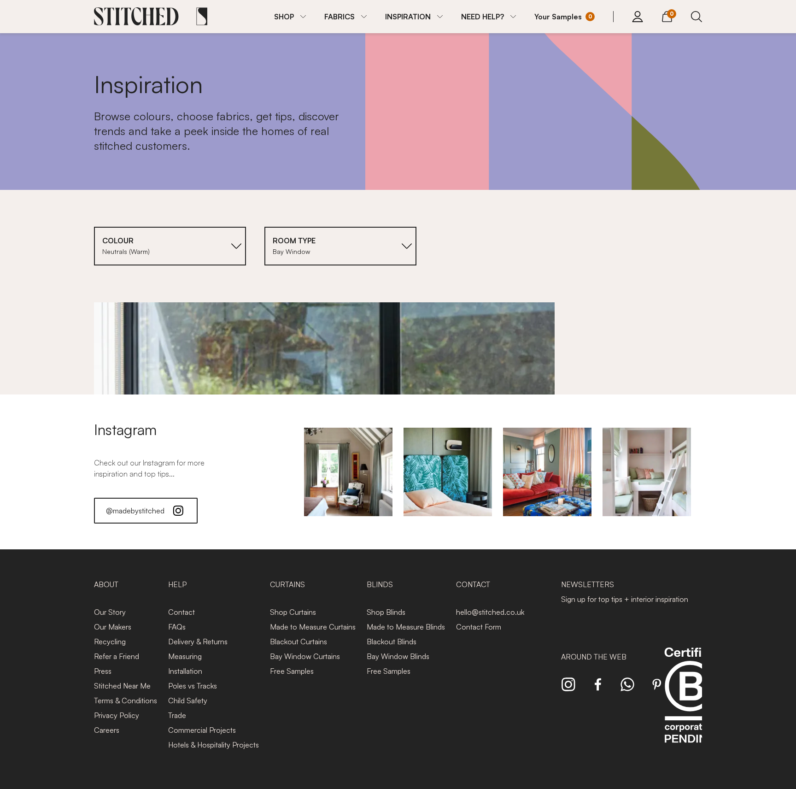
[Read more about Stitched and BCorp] (690, 705)
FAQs (177, 626)
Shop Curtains (293, 612)
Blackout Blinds (391, 641)
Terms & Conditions (125, 700)
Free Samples (292, 671)
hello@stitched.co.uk (490, 612)
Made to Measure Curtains (313, 626)
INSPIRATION (408, 16)
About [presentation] (106, 584)
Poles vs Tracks (192, 685)
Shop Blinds (386, 612)
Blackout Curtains (298, 641)
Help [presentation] (177, 584)
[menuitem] (290, 16)
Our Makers (112, 626)
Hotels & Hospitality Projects (213, 744)
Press (102, 671)
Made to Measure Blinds (406, 626)
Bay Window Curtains (305, 656)
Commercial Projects (202, 730)
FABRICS (339, 16)
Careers (106, 730)
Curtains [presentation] (287, 584)
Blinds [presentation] (380, 584)
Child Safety (187, 700)
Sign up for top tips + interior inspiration (624, 599)
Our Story (110, 612)
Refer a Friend (116, 656)
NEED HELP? (482, 16)
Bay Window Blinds (398, 656)
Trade (177, 715)
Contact (181, 612)
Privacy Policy (116, 715)
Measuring (185, 656)
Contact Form (478, 626)
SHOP (284, 16)
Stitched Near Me (122, 685)
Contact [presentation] (473, 584)
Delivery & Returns (198, 641)
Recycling (110, 641)
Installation (185, 671)
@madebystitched (135, 510)
